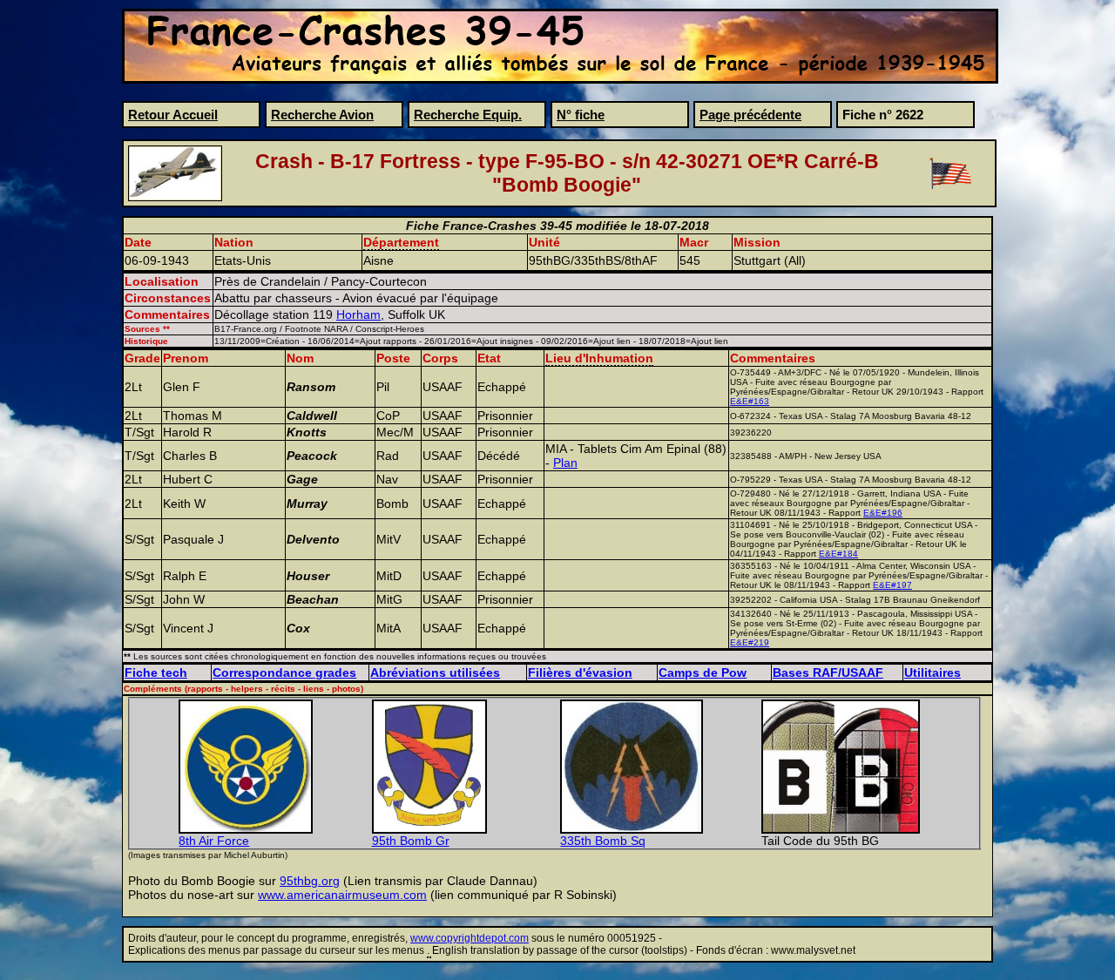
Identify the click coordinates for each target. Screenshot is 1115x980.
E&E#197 (892, 585)
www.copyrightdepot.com (469, 938)
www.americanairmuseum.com (342, 895)
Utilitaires (932, 672)
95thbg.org (310, 881)
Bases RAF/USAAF (828, 672)
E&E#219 (749, 642)
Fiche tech (156, 672)
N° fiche (581, 114)
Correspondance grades (284, 672)
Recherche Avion (322, 114)
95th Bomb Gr (410, 841)
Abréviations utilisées (435, 672)
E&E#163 (749, 401)
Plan (565, 463)
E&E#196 (882, 512)
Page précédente (750, 114)
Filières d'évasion (580, 672)
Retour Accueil (173, 114)
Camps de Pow (703, 672)
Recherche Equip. (468, 114)
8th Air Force (214, 841)
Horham (358, 314)
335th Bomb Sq (602, 841)
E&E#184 (838, 553)
